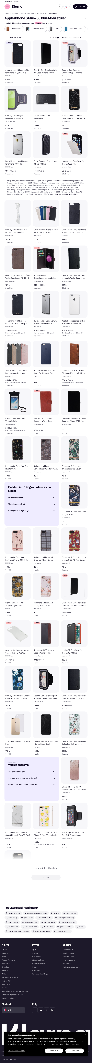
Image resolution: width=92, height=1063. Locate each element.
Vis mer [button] (46, 877)
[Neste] (84, 29)
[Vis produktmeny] (85, 18)
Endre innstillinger (16, 1051)
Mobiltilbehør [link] (41, 13)
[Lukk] (85, 1034)
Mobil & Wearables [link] (27, 13)
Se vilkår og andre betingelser (66, 194)
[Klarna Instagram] (52, 1010)
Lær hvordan (47, 23)
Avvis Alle (54, 1051)
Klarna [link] (6, 13)
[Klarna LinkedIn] (40, 1010)
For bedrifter (18, 1)
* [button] (15, 333)
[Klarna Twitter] (46, 1010)
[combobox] (71, 37)
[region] (46, 1044)
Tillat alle (74, 1051)
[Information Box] (20, 38)
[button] (68, 6)
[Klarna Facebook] (35, 1010)
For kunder (8, 1)
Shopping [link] (15, 13)
